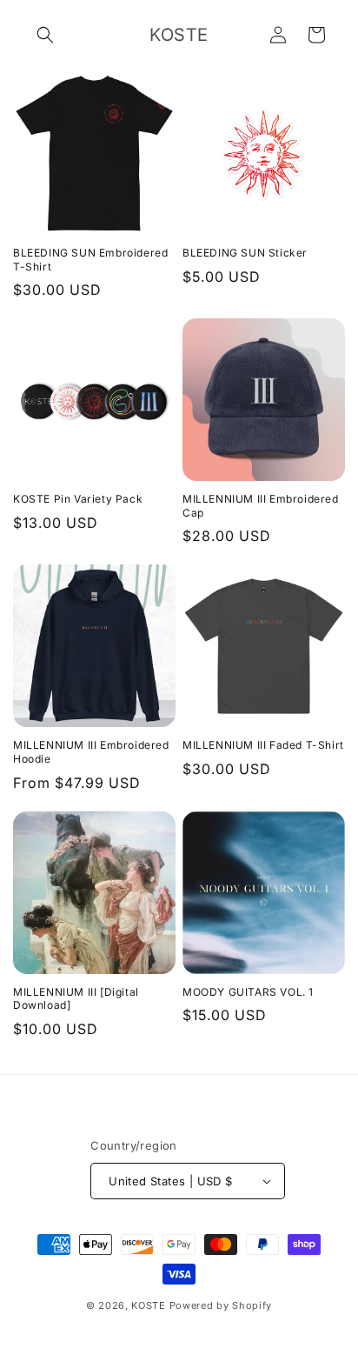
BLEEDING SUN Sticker (245, 252)
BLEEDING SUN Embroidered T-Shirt (90, 259)
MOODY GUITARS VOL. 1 (248, 991)
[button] (45, 35)
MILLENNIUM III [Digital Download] (76, 998)
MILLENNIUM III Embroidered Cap (260, 505)
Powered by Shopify (221, 1305)
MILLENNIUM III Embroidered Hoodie (91, 751)
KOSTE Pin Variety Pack (78, 498)
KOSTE (148, 1305)
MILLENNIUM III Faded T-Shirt (263, 744)
